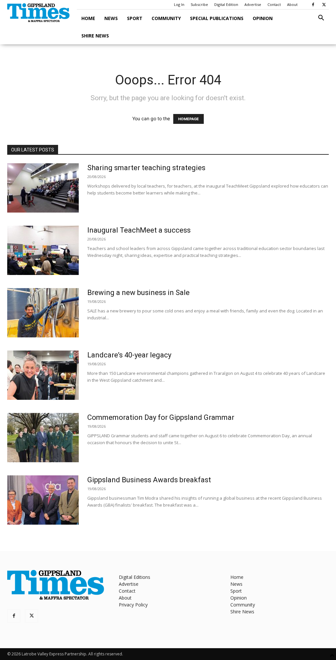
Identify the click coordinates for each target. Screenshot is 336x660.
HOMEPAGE (188, 119)
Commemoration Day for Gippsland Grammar (160, 417)
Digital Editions (134, 577)
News (111, 18)
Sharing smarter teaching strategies (146, 168)
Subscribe (199, 4)
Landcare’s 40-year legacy (129, 355)
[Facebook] (313, 4)
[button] (321, 18)
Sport (134, 18)
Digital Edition (226, 4)
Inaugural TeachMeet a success (139, 230)
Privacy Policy (133, 605)
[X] (324, 4)
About (292, 4)
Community (166, 18)
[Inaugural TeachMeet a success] (43, 250)
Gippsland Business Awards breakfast (149, 480)
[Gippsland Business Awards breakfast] (43, 500)
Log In (179, 4)
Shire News (95, 36)
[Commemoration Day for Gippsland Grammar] (43, 437)
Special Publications (216, 18)
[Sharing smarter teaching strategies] (43, 188)
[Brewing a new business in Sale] (43, 312)
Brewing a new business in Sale (138, 292)
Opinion (263, 18)
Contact (274, 4)
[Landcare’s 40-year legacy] (43, 375)
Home (88, 18)
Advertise (252, 4)
